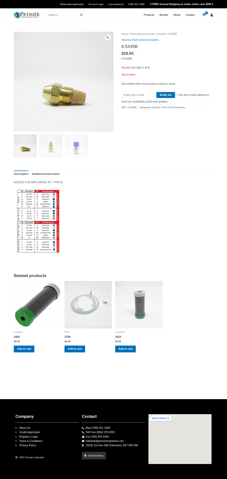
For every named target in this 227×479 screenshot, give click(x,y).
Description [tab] (21, 174)
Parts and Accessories (142, 34)
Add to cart (24, 348)
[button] (108, 37)
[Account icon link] (211, 14)
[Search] (81, 15)
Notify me (166, 95)
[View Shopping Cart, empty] (204, 15)
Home (124, 34)
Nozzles (161, 34)
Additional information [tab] (46, 174)
